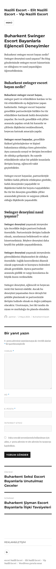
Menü (9, 23)
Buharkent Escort (41, 317)
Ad (6, 394)
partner (12, 317)
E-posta (10, 409)
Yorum (9, 351)
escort (7, 560)
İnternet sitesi (13, 423)
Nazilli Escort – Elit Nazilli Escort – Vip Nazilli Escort (26, 12)
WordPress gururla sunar (30, 563)
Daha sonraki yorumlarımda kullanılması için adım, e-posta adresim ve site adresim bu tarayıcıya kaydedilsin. (27, 442)
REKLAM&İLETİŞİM (15, 542)
